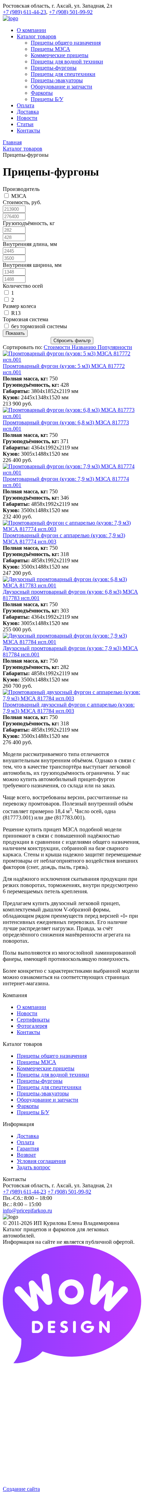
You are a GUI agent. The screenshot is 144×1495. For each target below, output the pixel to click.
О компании (31, 1007)
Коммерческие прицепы (45, 1068)
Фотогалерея (32, 1026)
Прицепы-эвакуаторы (43, 1093)
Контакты (28, 1032)
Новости (27, 1013)
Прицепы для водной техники (53, 1075)
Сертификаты (33, 1020)
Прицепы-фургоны (40, 1081)
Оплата (25, 1142)
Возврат (26, 1155)
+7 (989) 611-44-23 (24, 12)
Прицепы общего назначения (52, 1056)
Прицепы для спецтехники (49, 1087)
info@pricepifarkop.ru (27, 1210)
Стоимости (58, 347)
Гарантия (28, 1148)
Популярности (115, 347)
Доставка (28, 1136)
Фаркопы (28, 1106)
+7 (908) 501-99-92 (71, 12)
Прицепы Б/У (33, 1112)
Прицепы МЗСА (36, 1062)
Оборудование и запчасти (47, 1100)
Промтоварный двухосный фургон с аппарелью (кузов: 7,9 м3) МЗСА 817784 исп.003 (69, 708)
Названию (85, 347)
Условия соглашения (41, 1161)
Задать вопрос (33, 1167)
